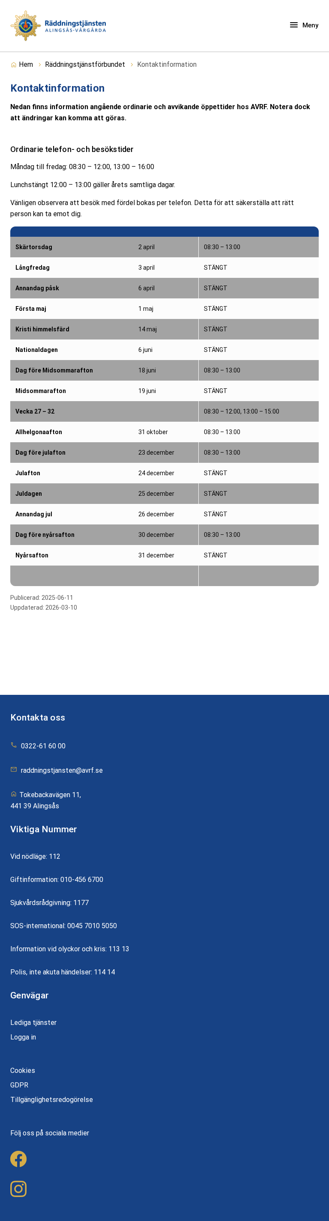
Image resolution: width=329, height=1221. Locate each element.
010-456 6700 (81, 880)
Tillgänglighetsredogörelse (51, 1100)
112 (54, 856)
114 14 (104, 972)
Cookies (22, 1070)
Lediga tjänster (33, 1022)
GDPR (19, 1085)
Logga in (23, 1037)
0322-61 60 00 (43, 746)
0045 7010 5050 (92, 926)
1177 (81, 903)
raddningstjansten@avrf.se (62, 770)
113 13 (118, 949)
